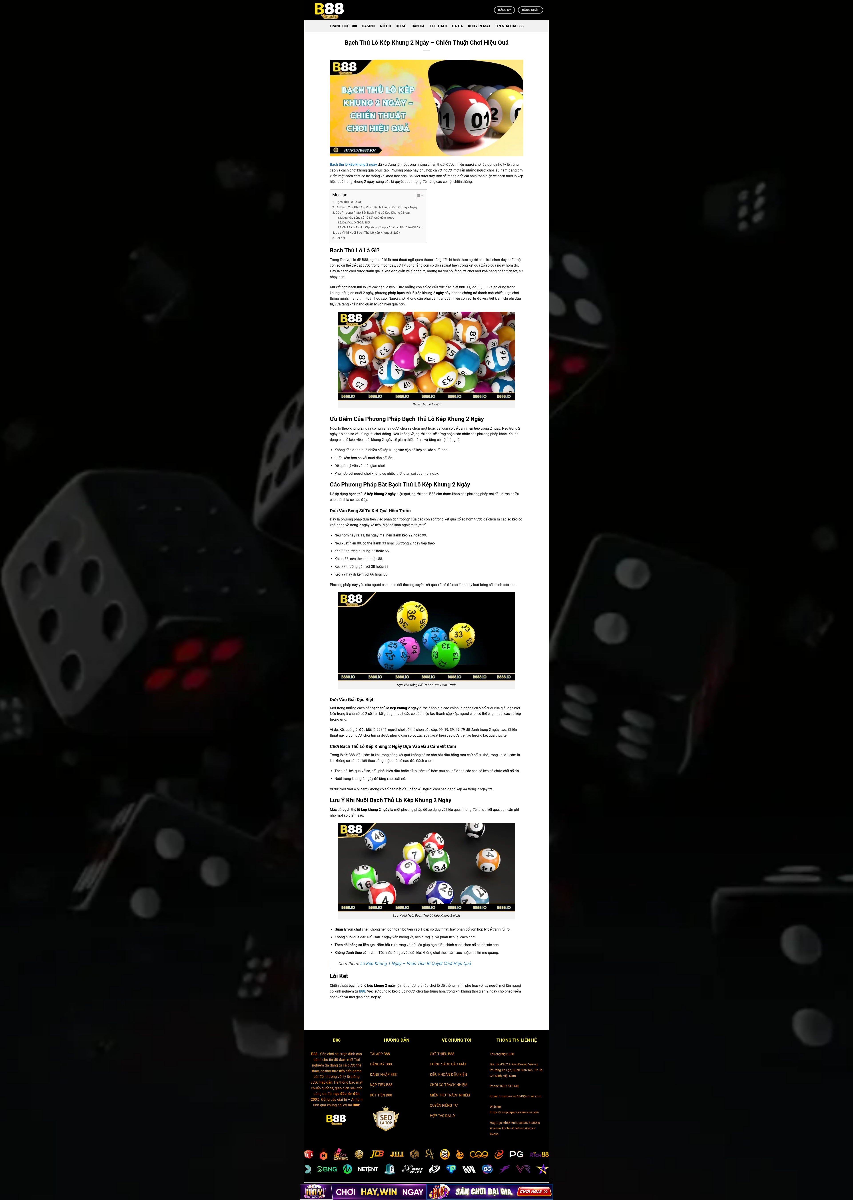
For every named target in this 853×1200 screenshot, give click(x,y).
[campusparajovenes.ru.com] (332, 10)
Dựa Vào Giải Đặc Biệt (356, 222)
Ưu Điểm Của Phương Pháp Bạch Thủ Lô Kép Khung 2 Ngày (376, 207)
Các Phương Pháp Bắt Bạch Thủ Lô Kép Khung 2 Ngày (373, 213)
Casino (368, 26)
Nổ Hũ (385, 26)
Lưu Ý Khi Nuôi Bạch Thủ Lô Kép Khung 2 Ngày (368, 233)
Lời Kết (340, 238)
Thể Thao (438, 26)
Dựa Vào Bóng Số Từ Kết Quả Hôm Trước (368, 217)
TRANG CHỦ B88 (343, 26)
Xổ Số (401, 26)
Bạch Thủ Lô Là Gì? (349, 202)
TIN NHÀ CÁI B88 (509, 26)
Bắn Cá (418, 26)
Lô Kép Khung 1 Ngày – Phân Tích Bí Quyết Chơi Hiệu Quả (415, 963)
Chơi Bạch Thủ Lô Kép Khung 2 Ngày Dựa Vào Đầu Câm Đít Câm (382, 227)
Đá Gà (457, 26)
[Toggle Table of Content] (417, 195)
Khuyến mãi (479, 26)
